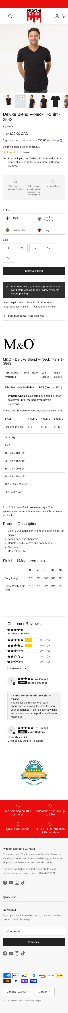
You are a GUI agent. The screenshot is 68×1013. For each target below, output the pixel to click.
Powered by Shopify (32, 1001)
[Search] (12, 16)
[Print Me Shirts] (34, 16)
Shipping (8, 146)
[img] (26, 678)
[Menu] (4, 16)
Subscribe (34, 942)
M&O (10, 126)
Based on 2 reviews (18, 633)
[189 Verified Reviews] (34, 787)
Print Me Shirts (16, 1001)
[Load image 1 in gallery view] (34, 59)
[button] (15, 640)
